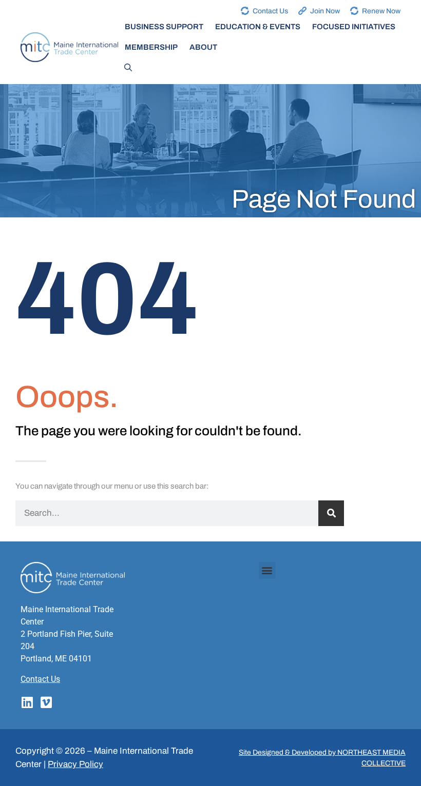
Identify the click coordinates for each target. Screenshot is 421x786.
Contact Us (270, 11)
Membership (151, 47)
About (203, 47)
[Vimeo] (46, 702)
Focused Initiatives (353, 27)
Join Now (325, 11)
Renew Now (381, 11)
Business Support (164, 27)
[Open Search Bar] (128, 67)
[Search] (331, 513)
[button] (267, 570)
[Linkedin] (27, 702)
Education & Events (257, 27)
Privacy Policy (75, 764)
